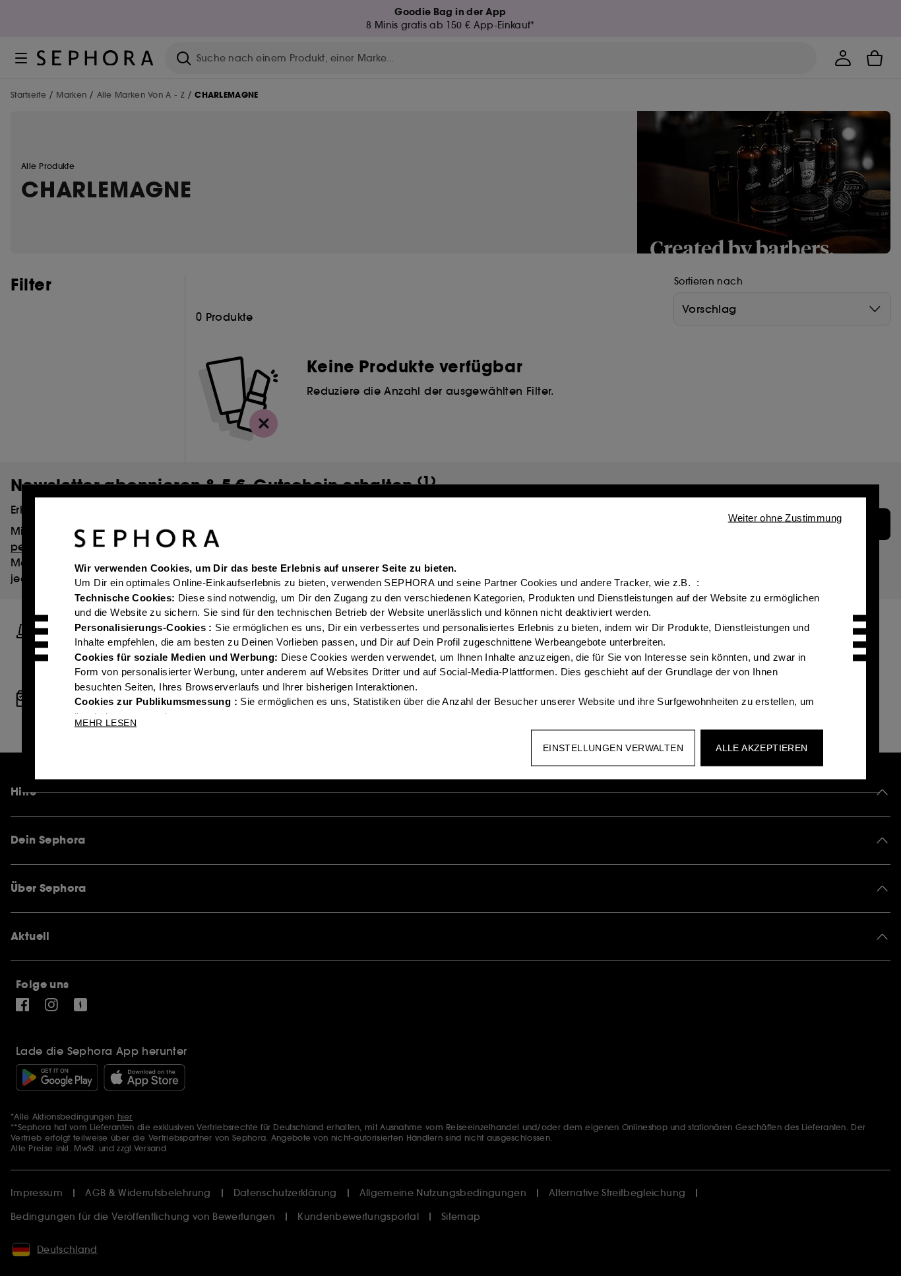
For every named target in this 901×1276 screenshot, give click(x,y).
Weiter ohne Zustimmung (785, 517)
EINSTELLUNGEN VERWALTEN (613, 747)
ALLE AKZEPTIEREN (761, 747)
